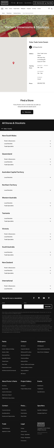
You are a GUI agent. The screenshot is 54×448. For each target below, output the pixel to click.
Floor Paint (4, 364)
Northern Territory (17, 13)
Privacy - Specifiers (25, 434)
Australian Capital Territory (13, 172)
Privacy (22, 428)
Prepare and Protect (6, 367)
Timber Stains (5, 361)
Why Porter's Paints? (7, 395)
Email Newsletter (6, 413)
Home (3, 13)
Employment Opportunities (8, 416)
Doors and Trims (5, 355)
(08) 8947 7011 (41, 83)
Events (39, 381)
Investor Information (7, 391)
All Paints (4, 345)
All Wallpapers (40, 345)
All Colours (23, 345)
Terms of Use (24, 431)
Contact (39, 8)
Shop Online (23, 416)
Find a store (28, 112)
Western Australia (9, 198)
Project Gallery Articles (26, 388)
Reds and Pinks (24, 361)
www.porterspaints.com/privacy (29, 325)
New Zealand (7, 262)
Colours (10, 8)
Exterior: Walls (5, 352)
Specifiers (41, 406)
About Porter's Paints (9, 381)
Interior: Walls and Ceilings (8, 349)
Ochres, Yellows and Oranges (27, 364)
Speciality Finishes (6, 358)
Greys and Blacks (25, 370)
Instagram (29, 8)
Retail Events (40, 385)
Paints (6, 8)
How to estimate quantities (43, 349)
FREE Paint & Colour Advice (8, 398)
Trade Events (40, 388)
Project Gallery (16, 8)
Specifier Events (41, 391)
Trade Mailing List (6, 428)
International (7, 281)
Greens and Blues (25, 358)
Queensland (7, 154)
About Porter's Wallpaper (43, 352)
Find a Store (9, 13)
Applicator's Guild (6, 431)
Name (3, 302)
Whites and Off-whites (26, 352)
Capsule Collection (25, 349)
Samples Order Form (42, 413)
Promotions (23, 440)
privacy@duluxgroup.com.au (7, 332)
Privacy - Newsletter (25, 437)
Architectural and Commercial (9, 370)
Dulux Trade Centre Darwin (28, 13)
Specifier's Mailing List (42, 410)
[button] (13, 63)
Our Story (34, 8)
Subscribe (48, 306)
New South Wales (9, 135)
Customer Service (6, 410)
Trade (4, 424)
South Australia (8, 247)
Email (25, 302)
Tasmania (6, 213)
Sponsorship (5, 388)
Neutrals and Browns (25, 355)
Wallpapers (23, 8)
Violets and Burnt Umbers (26, 367)
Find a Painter (24, 413)
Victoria (5, 229)
